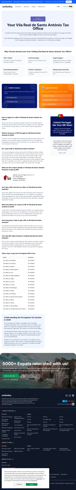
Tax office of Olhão (8, 290)
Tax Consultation (18, 425)
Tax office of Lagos (8, 278)
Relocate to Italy (6, 465)
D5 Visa (61, 422)
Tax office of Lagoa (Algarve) (11, 275)
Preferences (19, 484)
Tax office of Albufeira (9, 260)
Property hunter (6, 438)
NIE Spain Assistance (7, 451)
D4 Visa (45, 422)
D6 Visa (29, 422)
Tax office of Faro (8, 272)
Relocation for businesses (52, 474)
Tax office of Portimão (9, 293)
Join (68, 1)
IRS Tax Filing (17, 437)
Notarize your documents (17, 421)
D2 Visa (61, 417)
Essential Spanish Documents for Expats (65, 449)
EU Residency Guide (11, 101)
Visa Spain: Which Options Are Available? (49, 449)
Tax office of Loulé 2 (9, 284)
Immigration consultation (5, 435)
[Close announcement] (73, 1)
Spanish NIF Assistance (5, 454)
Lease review (17, 430)
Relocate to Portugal (7, 417)
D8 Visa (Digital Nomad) (49, 104)
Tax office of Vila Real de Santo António (14, 309)
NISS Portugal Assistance (5, 424)
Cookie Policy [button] (39, 478)
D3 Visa (29, 419)
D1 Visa (61, 419)
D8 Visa (45, 417)
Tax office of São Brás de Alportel (12, 297)
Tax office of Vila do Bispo (10, 306)
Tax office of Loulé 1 (9, 281)
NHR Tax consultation (7, 427)
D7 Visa (29, 417)
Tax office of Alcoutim (9, 263)
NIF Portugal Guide (11, 97)
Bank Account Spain (19, 448)
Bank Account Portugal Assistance (19, 417)
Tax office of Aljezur (9, 266)
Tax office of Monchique (10, 287)
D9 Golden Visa (47, 419)
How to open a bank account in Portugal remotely (66, 429)
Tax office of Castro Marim (10, 269)
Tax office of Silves (8, 300)
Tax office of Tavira (8, 303)
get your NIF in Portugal (60, 132)
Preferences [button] (34, 480)
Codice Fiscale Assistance (8, 468)
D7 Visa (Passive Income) (49, 100)
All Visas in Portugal (48, 95)
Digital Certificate (18, 451)
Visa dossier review (19, 427)
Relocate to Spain (6, 448)
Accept (31, 484)
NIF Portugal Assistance (5, 420)
